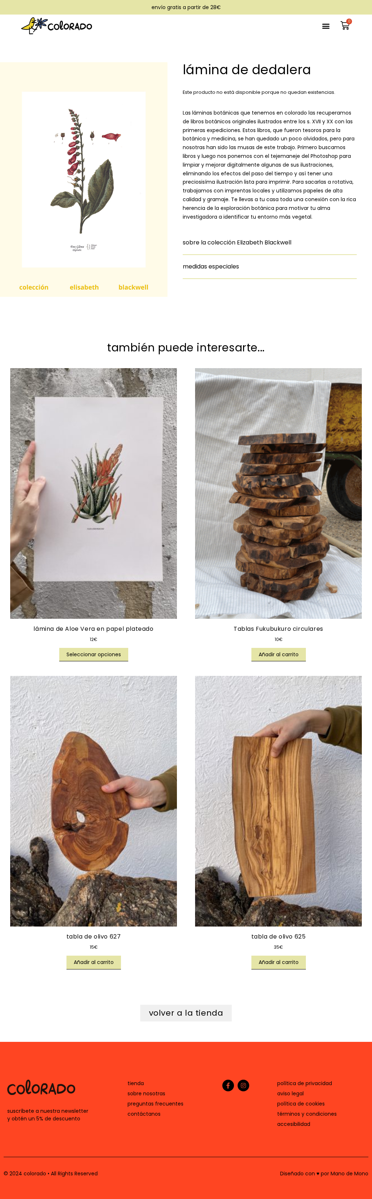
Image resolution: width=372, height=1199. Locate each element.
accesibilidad (293, 1124)
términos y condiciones (307, 1114)
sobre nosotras (146, 1093)
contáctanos (144, 1114)
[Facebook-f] (228, 1085)
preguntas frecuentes (155, 1103)
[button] (326, 26)
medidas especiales (211, 266)
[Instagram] (243, 1085)
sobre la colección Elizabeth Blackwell (237, 242)
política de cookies (301, 1103)
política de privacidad (304, 1083)
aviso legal (290, 1093)
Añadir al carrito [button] (279, 654)
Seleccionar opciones (93, 654)
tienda (136, 1083)
